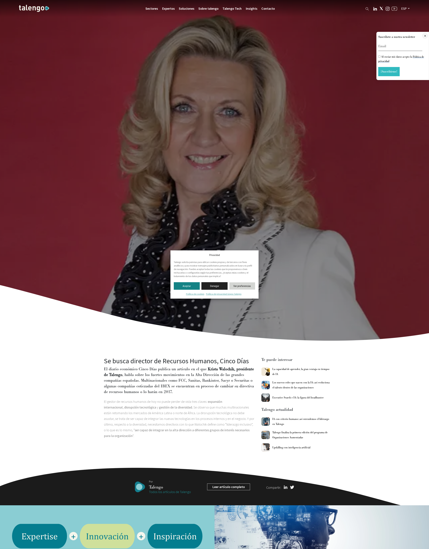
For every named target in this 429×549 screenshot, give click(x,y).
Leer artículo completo (228, 487)
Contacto (268, 8)
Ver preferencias (242, 286)
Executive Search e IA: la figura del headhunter (298, 397)
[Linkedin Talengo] (375, 8)
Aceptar (187, 286)
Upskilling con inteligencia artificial (291, 447)
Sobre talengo (208, 8)
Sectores (151, 8)
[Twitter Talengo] (381, 8)
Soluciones (186, 8)
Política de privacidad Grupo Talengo (223, 293)
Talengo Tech (232, 8)
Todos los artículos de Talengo (170, 492)
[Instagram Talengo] (388, 8)
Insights (251, 8)
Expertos (168, 8)
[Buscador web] (367, 8)
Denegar (214, 286)
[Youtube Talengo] (394, 8)
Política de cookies (195, 293)
